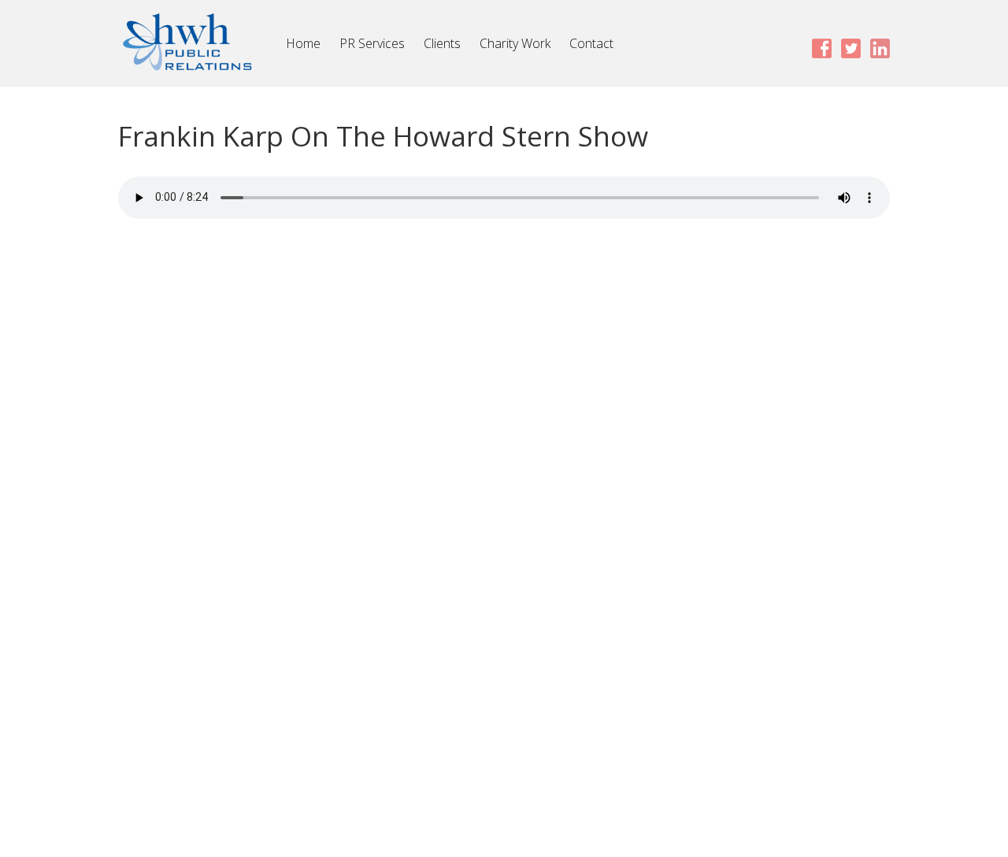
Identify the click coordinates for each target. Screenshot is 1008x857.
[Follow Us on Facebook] (822, 47)
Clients (442, 43)
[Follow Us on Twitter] (851, 47)
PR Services (372, 43)
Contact (591, 43)
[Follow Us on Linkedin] (880, 47)
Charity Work (515, 43)
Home (303, 43)
